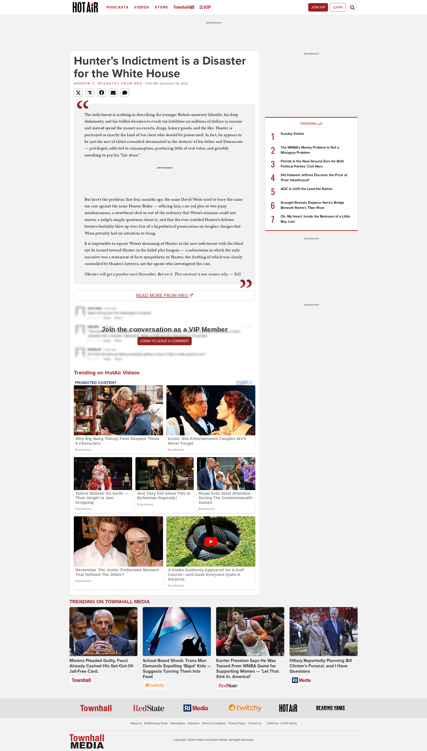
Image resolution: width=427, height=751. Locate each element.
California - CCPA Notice (281, 723)
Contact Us (255, 723)
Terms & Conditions (214, 723)
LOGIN (338, 7)
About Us (136, 723)
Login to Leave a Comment (164, 341)
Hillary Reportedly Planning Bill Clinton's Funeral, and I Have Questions (321, 666)
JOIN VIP (318, 7)
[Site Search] (352, 7)
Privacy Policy (236, 723)
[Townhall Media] (86, 741)
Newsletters (177, 723)
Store (161, 7)
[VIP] (206, 7)
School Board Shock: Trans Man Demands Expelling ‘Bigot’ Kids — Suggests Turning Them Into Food (177, 668)
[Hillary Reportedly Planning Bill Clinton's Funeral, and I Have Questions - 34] (324, 631)
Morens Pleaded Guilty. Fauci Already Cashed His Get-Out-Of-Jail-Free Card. (101, 666)
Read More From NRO (162, 295)
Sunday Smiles (292, 133)
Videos (141, 7)
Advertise (193, 723)
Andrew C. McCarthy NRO (109, 83)
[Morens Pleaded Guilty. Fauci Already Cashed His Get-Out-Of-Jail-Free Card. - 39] (103, 631)
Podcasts (118, 7)
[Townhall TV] (185, 7)
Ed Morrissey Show (156, 723)
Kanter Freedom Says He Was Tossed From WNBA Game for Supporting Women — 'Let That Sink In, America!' (247, 668)
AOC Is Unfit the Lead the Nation (306, 189)
